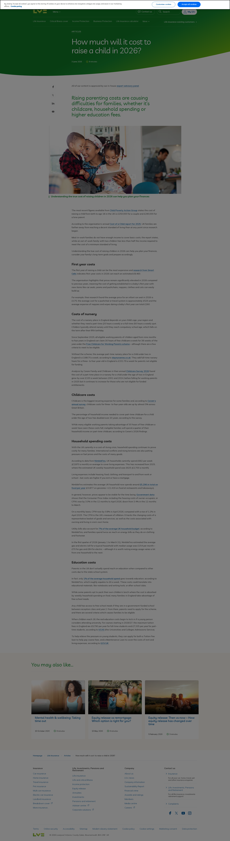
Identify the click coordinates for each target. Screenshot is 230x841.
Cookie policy (16, 6)
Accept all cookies (189, 4)
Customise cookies (163, 4)
